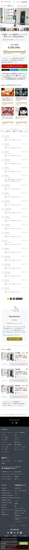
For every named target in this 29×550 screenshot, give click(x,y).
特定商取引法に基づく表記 (20, 510)
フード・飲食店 (5, 437)
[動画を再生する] (14, 17)
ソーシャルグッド (5, 451)
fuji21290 (7, 151)
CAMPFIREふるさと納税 (7, 502)
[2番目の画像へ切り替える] (8, 29)
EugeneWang (7, 256)
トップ (2, 414)
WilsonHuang (7, 264)
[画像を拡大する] (13, 360)
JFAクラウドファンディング (7, 509)
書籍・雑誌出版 (18, 444)
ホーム (2, 131)
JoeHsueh (7, 232)
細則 (15, 505)
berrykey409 (7, 159)
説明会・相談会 (18, 471)
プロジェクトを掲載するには (7, 6)
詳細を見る (4, 364)
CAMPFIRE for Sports (6, 500)
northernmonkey (8, 208)
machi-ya (3, 512)
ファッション (4, 442)
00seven (6, 175)
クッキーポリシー (18, 521)
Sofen (6, 240)
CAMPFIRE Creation (6, 493)
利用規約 (16, 503)
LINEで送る (24, 70)
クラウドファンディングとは (8, 474)
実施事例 (16, 476)
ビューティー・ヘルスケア (20, 446)
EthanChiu (7, 288)
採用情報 (14, 535)
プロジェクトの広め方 (6, 479)
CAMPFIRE (4, 488)
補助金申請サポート (6, 514)
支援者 (14, 131)
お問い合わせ (17, 497)
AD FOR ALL (4, 505)
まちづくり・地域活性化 (20, 432)
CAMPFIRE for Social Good (7, 495)
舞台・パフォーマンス (19, 449)
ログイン (18, 2)
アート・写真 (4, 449)
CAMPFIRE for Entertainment (8, 497)
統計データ (17, 479)
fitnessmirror (8, 39)
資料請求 (3, 463)
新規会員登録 (24, 2)
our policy (15, 548)
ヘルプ (16, 495)
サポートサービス (18, 474)
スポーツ (16, 439)
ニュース (16, 493)
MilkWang (7, 248)
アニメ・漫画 (4, 439)
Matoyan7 (7, 193)
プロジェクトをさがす (21, 6)
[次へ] (27, 17)
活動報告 (8, 131)
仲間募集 (20, 131)
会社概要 (6, 535)
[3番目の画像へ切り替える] (14, 29)
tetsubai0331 (7, 201)
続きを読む (23, 332)
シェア (15, 70)
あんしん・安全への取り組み (21, 490)
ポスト (6, 70)
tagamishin (7, 143)
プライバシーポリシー (19, 508)
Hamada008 (7, 224)
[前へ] (2, 17)
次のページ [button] (18, 298)
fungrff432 (7, 216)
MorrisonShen (8, 272)
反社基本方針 (17, 515)
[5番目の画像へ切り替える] (26, 29)
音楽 (15, 434)
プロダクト (4, 434)
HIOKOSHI (4, 507)
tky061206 (7, 136)
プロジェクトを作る (6, 460)
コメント (26, 131)
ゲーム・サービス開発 (6, 444)
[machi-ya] (5, 2)
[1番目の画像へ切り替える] (3, 29)
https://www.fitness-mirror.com (12, 335)
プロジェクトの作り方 (6, 476)
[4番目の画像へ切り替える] (20, 29)
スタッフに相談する (19, 460)
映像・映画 (17, 442)
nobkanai (7, 167)
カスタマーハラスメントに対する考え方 (21, 518)
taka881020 (7, 185)
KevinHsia (7, 280)
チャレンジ (17, 437)
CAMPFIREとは (18, 488)
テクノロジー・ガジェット (19, 39)
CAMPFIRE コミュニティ (7, 490)
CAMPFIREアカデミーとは (7, 471)
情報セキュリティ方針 (19, 513)
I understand (23, 543)
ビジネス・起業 (5, 446)
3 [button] (13, 298)
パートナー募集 (22, 535)
